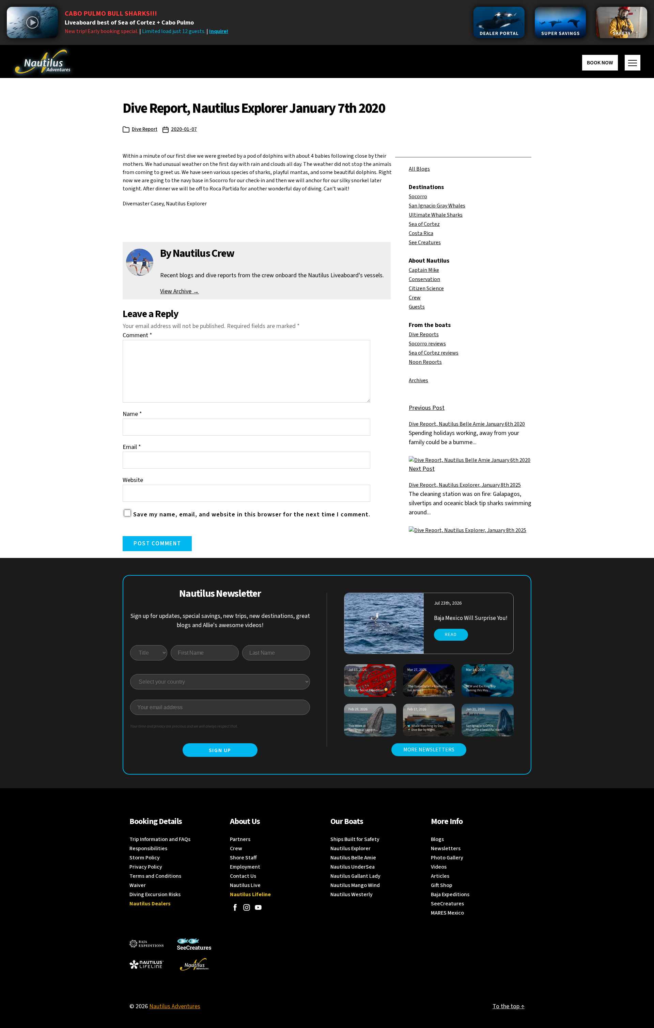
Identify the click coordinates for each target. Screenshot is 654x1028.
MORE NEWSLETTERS (428, 749)
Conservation (424, 279)
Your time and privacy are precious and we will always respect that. (184, 726)
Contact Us (243, 876)
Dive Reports (424, 334)
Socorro (418, 196)
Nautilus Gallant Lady (355, 876)
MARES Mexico (447, 913)
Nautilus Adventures (174, 1006)
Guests (417, 307)
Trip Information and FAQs (159, 839)
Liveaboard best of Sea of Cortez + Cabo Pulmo (129, 22)
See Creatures (425, 242)
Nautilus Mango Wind (355, 885)
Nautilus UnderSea (352, 867)
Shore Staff (243, 857)
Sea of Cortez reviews (433, 353)
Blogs (437, 839)
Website (133, 480)
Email (132, 447)
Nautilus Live (245, 885)
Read (451, 634)
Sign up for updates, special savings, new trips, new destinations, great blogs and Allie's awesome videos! (220, 620)
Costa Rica (421, 233)
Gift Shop (441, 885)
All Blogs (419, 169)
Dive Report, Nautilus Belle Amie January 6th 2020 (467, 424)
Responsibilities (148, 848)
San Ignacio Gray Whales (437, 205)
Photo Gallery (447, 857)
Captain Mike (424, 270)
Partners (240, 839)
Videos (439, 867)
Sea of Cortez (424, 224)
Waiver (137, 885)
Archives (418, 380)
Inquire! (218, 31)
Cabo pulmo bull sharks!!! (111, 13)
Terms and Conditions (155, 876)
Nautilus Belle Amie (353, 857)
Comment (137, 335)
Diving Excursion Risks (155, 894)
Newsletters (446, 848)
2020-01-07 (184, 129)
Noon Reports (425, 362)
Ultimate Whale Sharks (436, 215)
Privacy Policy (145, 867)
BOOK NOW (600, 62)
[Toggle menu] (632, 63)
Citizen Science (426, 288)
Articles (440, 876)
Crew (415, 297)
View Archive (179, 291)
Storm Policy (144, 857)
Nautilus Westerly (351, 894)
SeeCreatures (447, 903)
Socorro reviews (427, 343)
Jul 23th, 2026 (448, 603)
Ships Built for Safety (354, 839)
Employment (245, 867)
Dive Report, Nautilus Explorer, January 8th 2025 (465, 485)
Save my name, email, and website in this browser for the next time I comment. (251, 514)
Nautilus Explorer (350, 848)
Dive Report (144, 129)
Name (132, 414)
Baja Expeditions (450, 894)
